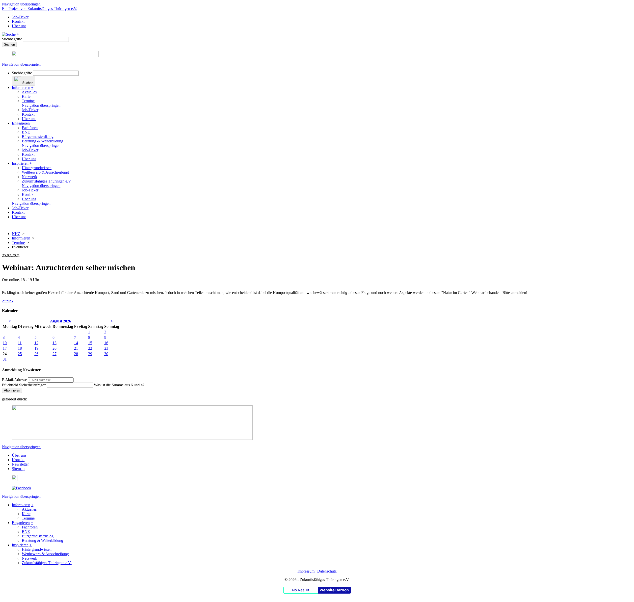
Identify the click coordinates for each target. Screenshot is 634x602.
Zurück (7, 301)
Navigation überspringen (21, 4)
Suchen (9, 44)
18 (20, 348)
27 (54, 354)
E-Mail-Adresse (14, 380)
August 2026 (60, 321)
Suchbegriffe (12, 39)
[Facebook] (21, 488)
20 (54, 348)
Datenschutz (327, 571)
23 (106, 348)
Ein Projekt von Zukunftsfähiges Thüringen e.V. (39, 8)
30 (106, 354)
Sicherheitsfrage (24, 385)
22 (90, 348)
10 (5, 343)
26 (36, 354)
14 (76, 343)
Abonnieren (12, 390)
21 (76, 348)
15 (90, 343)
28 (76, 354)
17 (5, 348)
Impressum (306, 571)
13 (54, 343)
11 (20, 343)
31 (5, 359)
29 (90, 354)
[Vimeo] (15, 479)
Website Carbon (334, 590)
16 (106, 343)
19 (36, 348)
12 (36, 343)
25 (20, 354)
